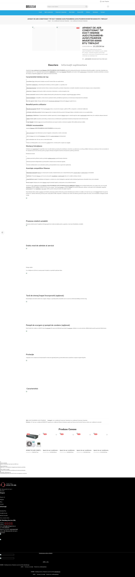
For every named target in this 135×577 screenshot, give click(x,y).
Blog (1, 502)
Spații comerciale (30, 133)
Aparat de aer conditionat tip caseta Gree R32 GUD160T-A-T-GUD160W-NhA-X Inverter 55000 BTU (84, 450)
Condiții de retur (3, 513)
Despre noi (2, 497)
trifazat (63, 115)
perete (41, 192)
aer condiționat (35, 70)
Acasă (40, 12)
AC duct (33, 422)
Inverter (64, 72)
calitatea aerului (51, 158)
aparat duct (35, 149)
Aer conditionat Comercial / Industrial (60, 21)
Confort (28, 118)
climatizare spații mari (67, 422)
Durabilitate (29, 115)
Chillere (88, 12)
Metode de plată (4, 515)
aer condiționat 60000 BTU (41, 422)
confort (38, 73)
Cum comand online (4, 518)
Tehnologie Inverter (31, 88)
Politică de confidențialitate (40, 567)
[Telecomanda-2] (68, 39)
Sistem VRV (80, 12)
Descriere (53, 65)
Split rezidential (49, 12)
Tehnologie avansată (31, 172)
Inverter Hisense (82, 422)
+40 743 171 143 (8, 524)
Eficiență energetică (31, 109)
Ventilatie (95, 12)
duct (41, 70)
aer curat (73, 94)
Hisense (45, 70)
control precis (83, 72)
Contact (103, 12)
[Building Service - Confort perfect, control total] (31, 6)
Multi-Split (72, 12)
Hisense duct (75, 422)
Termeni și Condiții (29, 567)
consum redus (76, 172)
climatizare (42, 136)
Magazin (2, 499)
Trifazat (34, 91)
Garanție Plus (3, 511)
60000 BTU (52, 72)
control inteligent (55, 136)
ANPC (22, 567)
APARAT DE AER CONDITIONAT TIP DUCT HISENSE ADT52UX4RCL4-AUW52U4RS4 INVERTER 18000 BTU (33, 450)
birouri (67, 101)
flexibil (31, 122)
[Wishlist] (34, 28)
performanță (83, 115)
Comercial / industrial (61, 12)
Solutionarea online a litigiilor (45, 553)
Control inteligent (30, 97)
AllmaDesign (57, 571)
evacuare (48, 328)
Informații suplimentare (74, 65)
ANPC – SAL (46, 562)
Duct (33, 81)
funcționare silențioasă (54, 101)
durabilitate (54, 176)
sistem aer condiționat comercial (93, 422)
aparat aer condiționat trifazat (55, 422)
